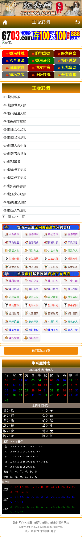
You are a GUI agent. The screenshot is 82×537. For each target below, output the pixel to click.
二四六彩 (53, 258)
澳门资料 (14, 289)
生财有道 (14, 258)
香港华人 (73, 250)
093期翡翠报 (11, 161)
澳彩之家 (34, 280)
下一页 (6, 217)
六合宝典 (53, 250)
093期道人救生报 (14, 210)
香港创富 (14, 266)
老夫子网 (34, 321)
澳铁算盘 (14, 338)
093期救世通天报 (14, 170)
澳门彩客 (53, 280)
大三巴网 (34, 313)
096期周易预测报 (14, 137)
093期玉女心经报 (14, 194)
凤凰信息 (73, 242)
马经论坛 (14, 321)
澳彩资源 (14, 280)
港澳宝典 (14, 297)
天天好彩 (53, 266)
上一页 (20, 217)
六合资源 (14, 234)
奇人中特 (73, 329)
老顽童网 (53, 297)
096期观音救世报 (14, 153)
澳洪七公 (34, 329)
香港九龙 (34, 250)
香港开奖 (73, 258)
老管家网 (34, 297)
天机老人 (73, 321)
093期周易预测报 (14, 202)
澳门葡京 (53, 289)
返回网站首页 (41, 350)
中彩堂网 (53, 321)
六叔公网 (34, 266)
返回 (77, 22)
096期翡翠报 (11, 97)
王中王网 (73, 280)
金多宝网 (73, 297)
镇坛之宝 (14, 250)
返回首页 (5, 22)
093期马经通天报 (14, 178)
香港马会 (34, 242)
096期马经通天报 (14, 113)
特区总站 (53, 234)
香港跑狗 (73, 234)
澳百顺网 (53, 329)
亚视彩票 (34, 258)
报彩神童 (34, 338)
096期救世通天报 (14, 105)
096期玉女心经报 (14, 129)
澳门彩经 (34, 289)
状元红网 (73, 289)
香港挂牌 (34, 234)
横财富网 (73, 313)
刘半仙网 (34, 305)
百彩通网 (53, 313)
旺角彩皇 (14, 242)
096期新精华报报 (14, 121)
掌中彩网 (73, 305)
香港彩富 (73, 266)
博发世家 (53, 242)
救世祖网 (53, 305)
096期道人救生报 (14, 145)
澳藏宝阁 (14, 329)
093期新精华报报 (14, 186)
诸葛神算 (14, 305)
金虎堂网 (14, 313)
